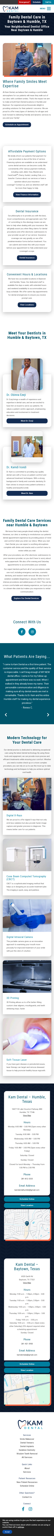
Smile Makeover (27, 1439)
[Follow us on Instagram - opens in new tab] (30, 1509)
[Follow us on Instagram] (32, 632)
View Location (27, 1205)
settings (21, 1527)
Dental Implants (27, 1446)
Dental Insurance (27, 258)
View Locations (27, 305)
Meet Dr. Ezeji (27, 421)
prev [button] (6, 715)
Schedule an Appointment (17, 125)
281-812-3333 (27, 1179)
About (27, 1468)
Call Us (48, 2)
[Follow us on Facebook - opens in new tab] (23, 1509)
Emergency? (24, 2)
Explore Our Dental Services (26, 598)
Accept (7, 1532)
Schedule (37, 2)
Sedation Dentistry (27, 1450)
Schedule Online (27, 1199)
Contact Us (27, 1497)
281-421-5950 (27, 1344)
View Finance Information (27, 195)
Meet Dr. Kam (27, 493)
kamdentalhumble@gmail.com (27, 1190)
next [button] (48, 715)
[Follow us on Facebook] (21, 632)
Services (27, 1472)
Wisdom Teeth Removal (27, 1453)
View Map (27, 1115)
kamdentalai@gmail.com (27, 1355)
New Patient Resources (27, 1482)
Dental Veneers (27, 1443)
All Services (27, 1457)
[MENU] (48, 8)
